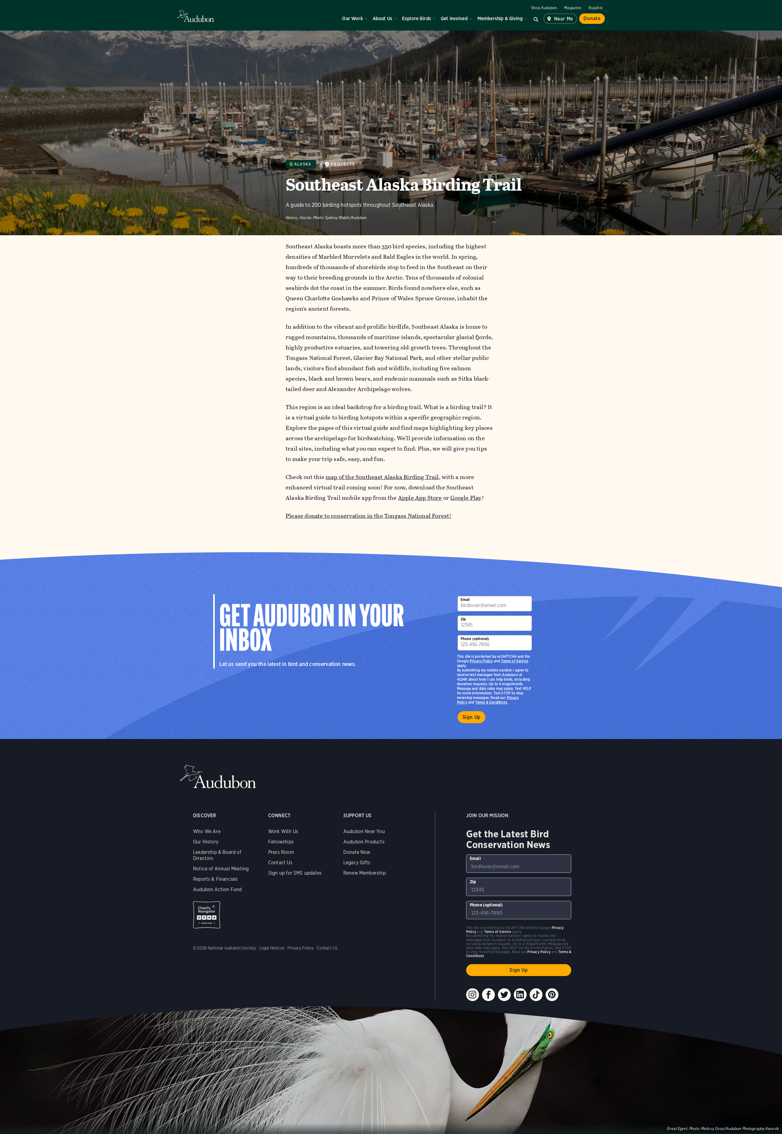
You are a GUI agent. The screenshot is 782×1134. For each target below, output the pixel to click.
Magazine (572, 7)
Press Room (281, 852)
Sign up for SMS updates (295, 873)
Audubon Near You (364, 831)
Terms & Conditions (491, 702)
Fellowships (281, 842)
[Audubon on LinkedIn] (520, 994)
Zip (463, 619)
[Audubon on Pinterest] (552, 994)
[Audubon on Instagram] (472, 994)
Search (536, 18)
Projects (343, 164)
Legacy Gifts (356, 862)
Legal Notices (271, 948)
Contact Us (280, 862)
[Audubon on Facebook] (488, 994)
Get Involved (454, 18)
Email (465, 599)
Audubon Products (364, 842)
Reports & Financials (215, 879)
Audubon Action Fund (217, 889)
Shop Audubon (544, 7)
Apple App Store (420, 497)
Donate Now (357, 852)
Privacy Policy (481, 661)
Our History (205, 842)
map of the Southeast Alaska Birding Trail (382, 477)
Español (595, 7)
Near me (563, 19)
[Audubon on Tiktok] (536, 994)
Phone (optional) (475, 638)
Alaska (302, 164)
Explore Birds (416, 18)
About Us (382, 18)
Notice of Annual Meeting (221, 869)
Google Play (465, 497)
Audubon (195, 16)
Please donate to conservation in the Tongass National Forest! (368, 515)
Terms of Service (514, 661)
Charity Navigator (206, 914)
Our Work (352, 18)
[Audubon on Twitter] (504, 994)
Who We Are (207, 831)
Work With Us (283, 831)
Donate (592, 18)
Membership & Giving (500, 18)
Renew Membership (364, 873)
